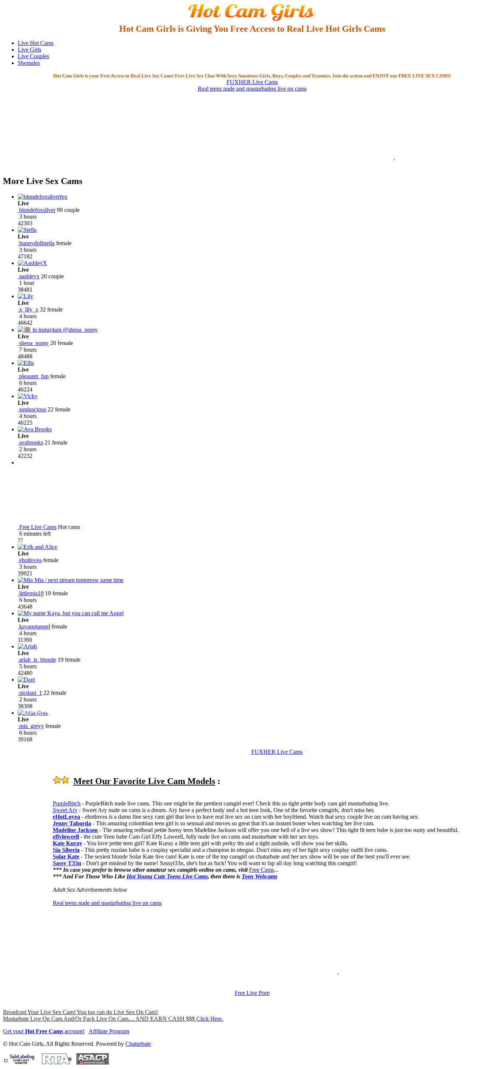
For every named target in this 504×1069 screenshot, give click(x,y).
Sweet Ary (65, 810)
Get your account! (43, 1031)
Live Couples (33, 56)
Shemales (29, 63)
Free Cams (261, 870)
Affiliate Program (109, 1031)
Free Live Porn (252, 993)
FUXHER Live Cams (252, 82)
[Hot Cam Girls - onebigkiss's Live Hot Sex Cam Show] (252, 20)
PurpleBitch (66, 803)
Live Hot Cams (35, 43)
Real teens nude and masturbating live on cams (252, 89)
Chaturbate (138, 1044)
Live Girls (29, 49)
